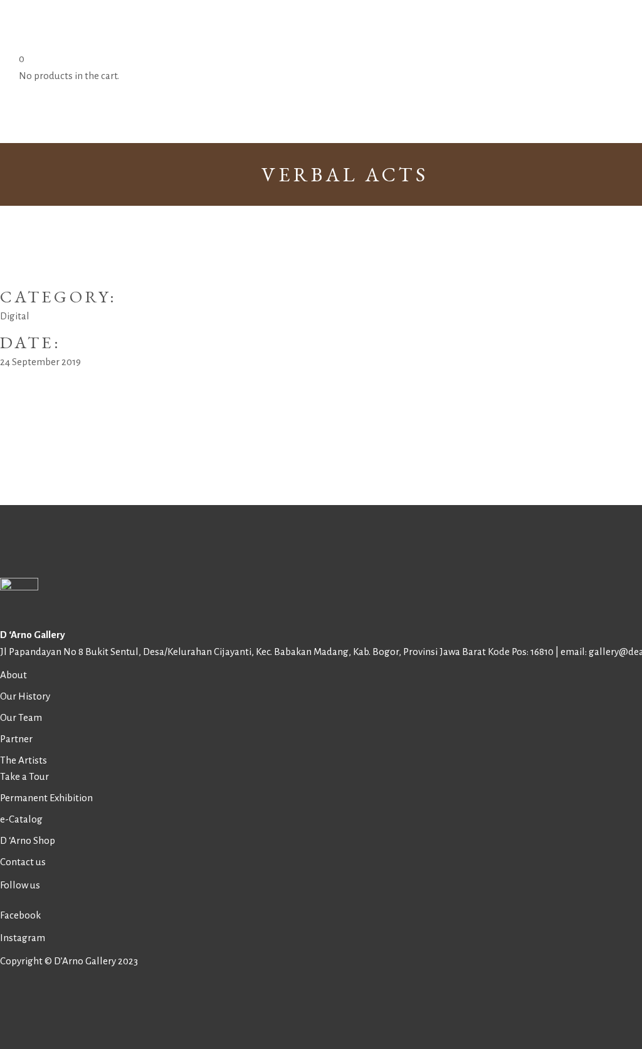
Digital (14, 316)
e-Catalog (21, 819)
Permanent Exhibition (46, 797)
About (13, 674)
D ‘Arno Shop (27, 840)
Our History (25, 696)
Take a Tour (24, 776)
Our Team (21, 717)
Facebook (20, 915)
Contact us (23, 861)
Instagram (22, 937)
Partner (16, 738)
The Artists (23, 760)
